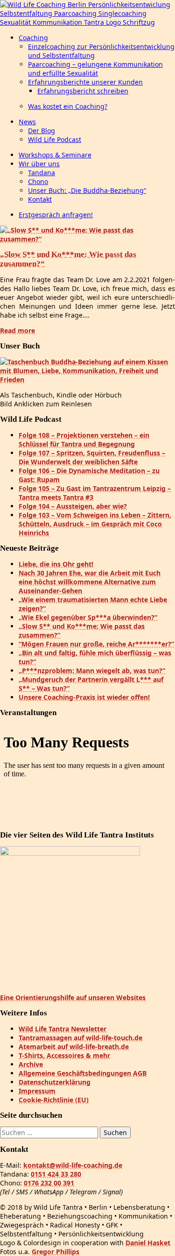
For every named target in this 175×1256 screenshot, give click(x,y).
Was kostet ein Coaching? (67, 106)
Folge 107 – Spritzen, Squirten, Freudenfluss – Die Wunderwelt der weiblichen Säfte (92, 457)
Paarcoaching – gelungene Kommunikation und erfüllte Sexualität (95, 69)
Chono (38, 181)
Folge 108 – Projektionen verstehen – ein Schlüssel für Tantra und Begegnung (84, 439)
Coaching (33, 37)
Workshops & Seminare (55, 154)
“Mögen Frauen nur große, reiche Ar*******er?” (96, 643)
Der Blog (41, 130)
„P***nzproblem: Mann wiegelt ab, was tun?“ (92, 670)
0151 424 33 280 (56, 1174)
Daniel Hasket (148, 1242)
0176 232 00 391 (49, 1182)
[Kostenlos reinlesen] (87, 379)
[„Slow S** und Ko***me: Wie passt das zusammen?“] (87, 238)
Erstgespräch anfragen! (56, 214)
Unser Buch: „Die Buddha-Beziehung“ (87, 190)
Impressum (37, 1090)
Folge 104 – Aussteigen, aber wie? (73, 506)
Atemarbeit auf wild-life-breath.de (74, 1046)
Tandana (41, 172)
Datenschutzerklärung (55, 1082)
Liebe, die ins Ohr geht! (56, 564)
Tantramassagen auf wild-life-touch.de (80, 1037)
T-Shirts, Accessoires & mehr (64, 1055)
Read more (17, 330)
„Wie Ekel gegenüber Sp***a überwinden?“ (88, 617)
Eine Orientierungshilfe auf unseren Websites (73, 997)
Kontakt (40, 199)
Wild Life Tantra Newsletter (62, 1028)
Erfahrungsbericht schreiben (82, 90)
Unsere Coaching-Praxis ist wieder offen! (84, 697)
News (27, 121)
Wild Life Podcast (54, 139)
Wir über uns (39, 163)
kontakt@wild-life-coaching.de (72, 1165)
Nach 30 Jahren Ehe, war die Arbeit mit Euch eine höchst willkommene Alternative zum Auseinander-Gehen (90, 581)
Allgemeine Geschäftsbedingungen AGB (83, 1073)
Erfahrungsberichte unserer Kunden (85, 82)
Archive (31, 1064)
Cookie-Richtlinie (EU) (54, 1099)
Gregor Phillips (55, 1251)
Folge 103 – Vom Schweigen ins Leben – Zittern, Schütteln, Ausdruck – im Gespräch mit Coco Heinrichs (95, 524)
